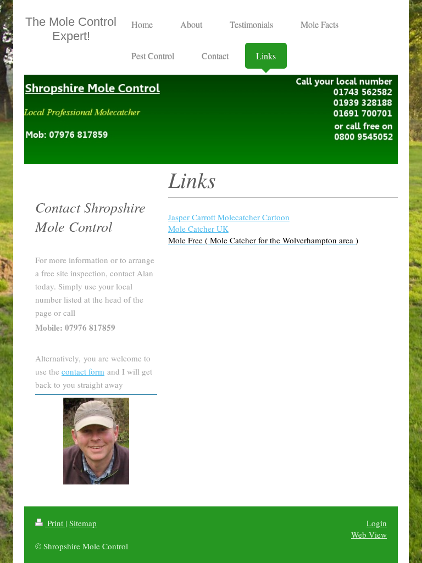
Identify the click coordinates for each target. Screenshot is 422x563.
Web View (369, 534)
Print (55, 522)
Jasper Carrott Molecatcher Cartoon (229, 216)
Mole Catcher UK (198, 228)
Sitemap (83, 522)
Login (377, 522)
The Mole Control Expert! (70, 29)
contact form (83, 371)
